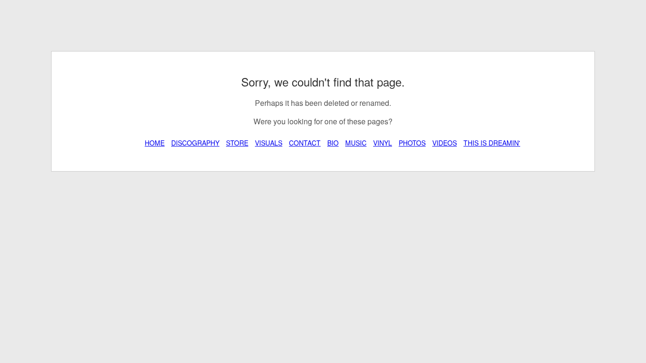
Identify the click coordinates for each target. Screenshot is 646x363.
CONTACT (305, 142)
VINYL (382, 142)
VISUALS (268, 142)
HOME (155, 142)
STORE (237, 142)
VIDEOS (444, 142)
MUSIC (356, 142)
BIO (333, 142)
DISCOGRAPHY (195, 142)
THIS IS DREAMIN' (491, 142)
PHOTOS (412, 142)
